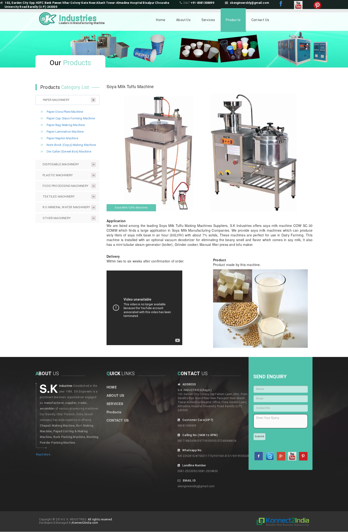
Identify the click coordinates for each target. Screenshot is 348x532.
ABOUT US (115, 395)
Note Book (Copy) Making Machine (71, 145)
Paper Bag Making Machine (66, 125)
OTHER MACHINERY (57, 218)
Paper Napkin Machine (62, 138)
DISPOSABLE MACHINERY (61, 164)
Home (160, 20)
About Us (183, 20)
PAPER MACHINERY (56, 100)
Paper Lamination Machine (65, 131)
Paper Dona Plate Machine (65, 111)
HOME (112, 387)
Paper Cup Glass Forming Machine (71, 118)
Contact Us (260, 20)
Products (233, 20)
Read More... (44, 454)
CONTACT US (118, 420)
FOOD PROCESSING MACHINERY (65, 186)
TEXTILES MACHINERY (59, 196)
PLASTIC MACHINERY (58, 175)
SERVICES (115, 403)
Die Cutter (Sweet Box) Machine (69, 151)
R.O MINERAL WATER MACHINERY (66, 207)
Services (208, 20)
